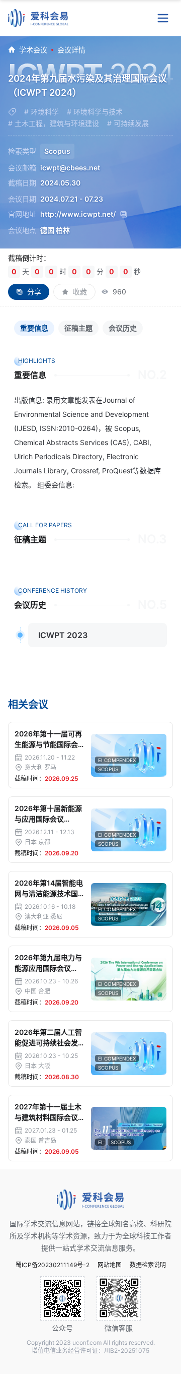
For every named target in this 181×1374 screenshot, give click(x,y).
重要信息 (34, 328)
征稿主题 (78, 328)
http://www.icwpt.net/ (78, 214)
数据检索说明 (148, 1265)
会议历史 (123, 328)
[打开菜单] (163, 18)
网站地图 (110, 1265)
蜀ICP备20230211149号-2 (52, 1265)
